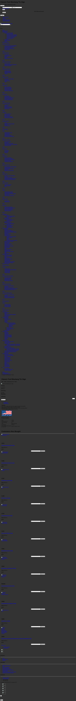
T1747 (2, 531)
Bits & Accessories (8, 157)
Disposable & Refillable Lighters (10, 231)
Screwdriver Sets (8, 160)
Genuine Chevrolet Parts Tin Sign (8, 445)
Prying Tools (4, 148)
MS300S (3, 583)
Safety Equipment (8, 71)
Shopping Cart (5, 659)
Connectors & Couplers (9, 143)
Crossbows (9, 329)
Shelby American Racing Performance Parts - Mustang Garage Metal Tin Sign (16, 638)
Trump (6, 41)
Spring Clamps (7, 80)
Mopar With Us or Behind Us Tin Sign (8, 568)
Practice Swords (8, 305)
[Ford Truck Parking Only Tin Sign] (4, 576)
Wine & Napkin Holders (9, 262)
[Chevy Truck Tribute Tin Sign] (5, 523)
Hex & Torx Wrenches (9, 208)
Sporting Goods (5, 317)
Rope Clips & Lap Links (9, 117)
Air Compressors (8, 141)
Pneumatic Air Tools (6, 139)
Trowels (6, 73)
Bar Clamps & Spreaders (9, 78)
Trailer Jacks (7, 194)
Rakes (8, 238)
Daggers (6, 295)
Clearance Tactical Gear (11, 36)
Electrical (6, 56)
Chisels (6, 176)
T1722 (2, 513)
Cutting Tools (4, 85)
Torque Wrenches (8, 210)
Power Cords (7, 247)
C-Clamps (6, 79)
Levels (6, 122)
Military (6, 362)
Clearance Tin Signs (10, 37)
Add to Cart (3, 399)
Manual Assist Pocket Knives (10, 289)
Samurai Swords (8, 306)
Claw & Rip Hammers (9, 177)
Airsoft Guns (4, 214)
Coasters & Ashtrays (8, 255)
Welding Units (7, 201)
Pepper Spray (7, 315)
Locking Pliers (7, 134)
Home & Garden (5, 228)
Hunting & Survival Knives (9, 297)
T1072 (2, 443)
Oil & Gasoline (7, 365)
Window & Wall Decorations (10, 261)
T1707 (2, 478)
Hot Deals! (6, 39)
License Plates (7, 361)
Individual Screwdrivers (9, 158)
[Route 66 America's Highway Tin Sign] (4, 594)
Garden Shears (9, 237)
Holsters (6, 337)
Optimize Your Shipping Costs (7, 672)
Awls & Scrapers (8, 86)
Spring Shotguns (10, 227)
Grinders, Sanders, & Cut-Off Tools (11, 144)
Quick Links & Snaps (8, 116)
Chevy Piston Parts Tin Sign (6, 515)
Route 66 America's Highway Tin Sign (8, 603)
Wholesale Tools (5, 42)
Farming (6, 356)
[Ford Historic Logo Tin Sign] (5, 470)
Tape (5, 252)
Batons (6, 313)
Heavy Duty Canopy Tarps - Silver (13, 348)
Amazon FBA (4, 670)
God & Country (7, 358)
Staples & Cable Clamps (9, 251)
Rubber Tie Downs (8, 65)
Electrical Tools (7, 232)
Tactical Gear (4, 331)
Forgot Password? (5, 8)
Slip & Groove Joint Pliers (9, 136)
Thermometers (7, 259)
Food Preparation (8, 234)
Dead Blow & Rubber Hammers (10, 178)
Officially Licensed (8, 222)
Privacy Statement (6, 20)
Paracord (6, 338)
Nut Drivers (7, 169)
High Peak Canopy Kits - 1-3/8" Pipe (13, 344)
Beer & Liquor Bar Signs (9, 355)
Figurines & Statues (8, 256)
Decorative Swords (8, 278)
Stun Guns (6, 316)
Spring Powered (7, 224)
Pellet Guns (11, 326)
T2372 (2, 636)
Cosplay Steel (7, 271)
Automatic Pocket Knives (9, 285)
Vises (6, 81)
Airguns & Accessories (11, 322)
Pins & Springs (7, 115)
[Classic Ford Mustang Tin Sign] (6, 23)
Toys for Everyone (8, 370)
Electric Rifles (9, 220)
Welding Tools (5, 199)
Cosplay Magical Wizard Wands (10, 269)
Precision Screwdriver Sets (9, 159)
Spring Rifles (9, 226)
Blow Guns (7, 142)
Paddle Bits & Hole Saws (9, 97)
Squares (6, 124)
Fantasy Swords (7, 304)
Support (2, 15)
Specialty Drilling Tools (9, 99)
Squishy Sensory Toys (9, 369)
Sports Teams (7, 366)
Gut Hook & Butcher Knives (10, 296)
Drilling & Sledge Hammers (10, 179)
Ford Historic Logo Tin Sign (6, 480)
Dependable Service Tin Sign (7, 550)
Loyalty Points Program (6, 669)
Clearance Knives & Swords (12, 35)
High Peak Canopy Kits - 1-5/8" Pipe (13, 345)
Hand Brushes (7, 49)
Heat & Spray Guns (8, 106)
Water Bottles (7, 330)
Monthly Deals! (7, 40)
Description (6, 402)
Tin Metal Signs (5, 353)
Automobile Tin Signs (8, 354)
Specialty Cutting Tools (9, 90)
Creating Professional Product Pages (9, 671)
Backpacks (7, 332)
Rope (6, 248)
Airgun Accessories (12, 323)
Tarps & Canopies (5, 340)
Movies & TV (7, 364)
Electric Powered (8, 218)
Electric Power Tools (6, 103)
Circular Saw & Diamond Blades (10, 45)
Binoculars (6, 318)
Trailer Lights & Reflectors (9, 195)
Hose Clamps (7, 114)
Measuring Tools (5, 121)
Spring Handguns (10, 225)
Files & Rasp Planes (8, 47)
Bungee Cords (7, 63)
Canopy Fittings (7, 342)
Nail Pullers (7, 150)
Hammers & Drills (8, 145)
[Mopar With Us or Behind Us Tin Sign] (4, 559)
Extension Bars (7, 167)
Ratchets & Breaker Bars (9, 170)
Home (3, 30)
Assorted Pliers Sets (8, 132)
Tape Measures (7, 125)
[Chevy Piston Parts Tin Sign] (4, 505)
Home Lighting (7, 242)
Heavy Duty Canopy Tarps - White (13, 349)
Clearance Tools (10, 38)
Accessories (7, 54)
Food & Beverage (8, 357)
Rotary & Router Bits (8, 98)
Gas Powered (7, 221)
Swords (3, 302)
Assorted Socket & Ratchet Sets (10, 166)
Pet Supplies (7, 368)
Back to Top (3, 645)
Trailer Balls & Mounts (9, 192)
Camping (6, 320)
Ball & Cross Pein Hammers (10, 175)
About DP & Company (6, 665)
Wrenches (4, 205)
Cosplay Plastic (7, 270)
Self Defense (4, 311)
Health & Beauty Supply (9, 241)
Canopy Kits (7, 343)
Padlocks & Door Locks (9, 245)
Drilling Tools (4, 94)
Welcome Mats (7, 260)
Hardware (4, 112)
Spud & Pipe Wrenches (9, 209)
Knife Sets (6, 286)
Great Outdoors (7, 359)
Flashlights (7, 233)
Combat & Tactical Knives (9, 294)
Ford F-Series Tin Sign (5, 498)
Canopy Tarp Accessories (9, 341)
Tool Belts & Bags (8, 72)
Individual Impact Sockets (9, 168)
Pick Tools (6, 151)
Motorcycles (7, 363)
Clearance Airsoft (10, 33)
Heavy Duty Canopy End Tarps (10, 351)
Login (3, 9)
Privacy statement (5, 668)
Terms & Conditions (6, 19)
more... (3, 51)
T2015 (2, 566)
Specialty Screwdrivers (9, 161)
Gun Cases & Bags (8, 335)
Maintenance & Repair (9, 58)
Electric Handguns (10, 219)
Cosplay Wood (7, 272)
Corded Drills (7, 104)
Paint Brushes (7, 246)
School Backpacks (8, 249)
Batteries (6, 229)
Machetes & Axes (5, 301)
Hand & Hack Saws (8, 88)
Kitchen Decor (7, 257)
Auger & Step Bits (8, 96)
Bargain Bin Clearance (9, 32)
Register (4, 12)
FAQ (3, 666)
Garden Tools (7, 235)
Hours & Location (5, 677)
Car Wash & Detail (8, 55)
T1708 (2, 495)
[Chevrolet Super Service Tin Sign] (5, 452)
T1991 (2, 548)
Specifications (6, 403)
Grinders (6, 105)
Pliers (3, 130)
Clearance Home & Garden (12, 34)
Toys (3, 367)
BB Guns (10, 325)
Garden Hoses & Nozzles (11, 236)
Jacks (6, 57)
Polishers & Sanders (8, 107)
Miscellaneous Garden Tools (12, 240)
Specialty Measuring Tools (9, 123)
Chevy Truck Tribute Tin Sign (7, 533)
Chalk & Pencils (7, 70)
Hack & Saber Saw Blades (9, 48)
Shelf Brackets (7, 250)
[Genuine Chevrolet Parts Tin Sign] (5, 435)
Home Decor (4, 254)
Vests (6, 339)
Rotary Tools (7, 108)
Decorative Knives (8, 277)
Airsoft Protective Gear (11, 216)
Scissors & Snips (8, 89)
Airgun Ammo (11, 324)
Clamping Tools (5, 77)
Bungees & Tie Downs (6, 61)
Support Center (5, 17)
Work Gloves (7, 253)
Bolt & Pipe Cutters (8, 87)
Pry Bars (6, 152)
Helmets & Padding (8, 336)
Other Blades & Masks (9, 280)
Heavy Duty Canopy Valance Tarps (11, 350)
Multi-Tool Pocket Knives (9, 287)
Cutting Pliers (7, 133)
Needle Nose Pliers (8, 135)
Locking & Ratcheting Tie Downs (11, 64)
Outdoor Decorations (8, 258)
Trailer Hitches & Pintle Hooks (10, 193)
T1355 (2, 460)
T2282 (2, 618)
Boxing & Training (8, 319)
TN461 (2, 601)
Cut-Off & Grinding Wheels (9, 46)
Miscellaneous (5, 129)
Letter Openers (7, 279)
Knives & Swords (5, 263)
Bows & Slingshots (10, 328)
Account (2, 5)
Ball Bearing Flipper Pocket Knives (11, 288)
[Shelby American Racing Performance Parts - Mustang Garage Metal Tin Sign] (4, 633)
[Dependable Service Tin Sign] (4, 540)
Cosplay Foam (7, 268)
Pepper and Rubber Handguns (10, 314)
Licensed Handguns (10, 223)
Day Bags (6, 333)
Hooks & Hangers (8, 113)
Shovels (8, 239)
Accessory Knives (5, 265)
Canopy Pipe (7, 346)
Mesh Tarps (7, 352)
